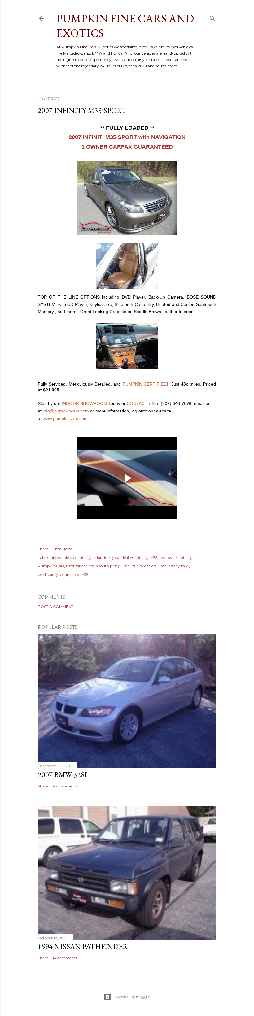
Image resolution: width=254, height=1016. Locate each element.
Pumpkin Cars (51, 566)
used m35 (79, 574)
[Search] (212, 17)
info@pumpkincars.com (66, 410)
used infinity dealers (139, 566)
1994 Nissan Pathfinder (83, 946)
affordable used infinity (71, 557)
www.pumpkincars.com (65, 418)
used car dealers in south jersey (93, 566)
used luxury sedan (53, 574)
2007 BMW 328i (62, 774)
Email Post (62, 549)
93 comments (65, 786)
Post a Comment (55, 606)
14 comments (65, 958)
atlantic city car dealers (113, 557)
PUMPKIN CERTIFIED (145, 384)
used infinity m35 (173, 566)
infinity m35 (146, 557)
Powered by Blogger (132, 996)
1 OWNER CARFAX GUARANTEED (127, 147)
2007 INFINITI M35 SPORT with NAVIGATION (127, 137)
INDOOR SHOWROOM (84, 403)
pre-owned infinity (175, 557)
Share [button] (43, 549)
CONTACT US (141, 403)
